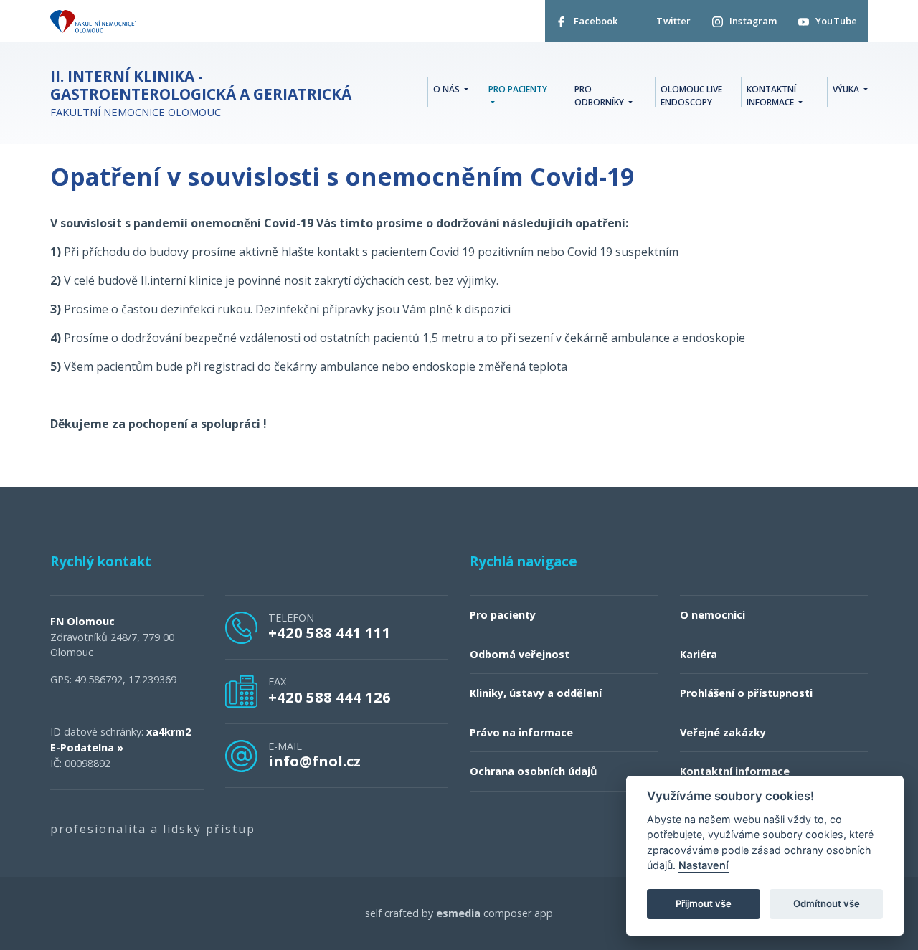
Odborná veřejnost (519, 654)
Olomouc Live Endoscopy (691, 95)
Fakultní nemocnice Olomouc (200, 93)
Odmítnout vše (826, 904)
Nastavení (703, 866)
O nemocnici (712, 615)
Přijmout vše (704, 904)
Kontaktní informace (735, 771)
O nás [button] (447, 89)
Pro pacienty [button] (517, 89)
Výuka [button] (847, 89)
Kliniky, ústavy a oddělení (536, 693)
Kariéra (698, 654)
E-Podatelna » (86, 747)
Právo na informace (521, 732)
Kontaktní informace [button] (771, 95)
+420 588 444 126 (329, 697)
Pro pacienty (503, 615)
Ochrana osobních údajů (533, 771)
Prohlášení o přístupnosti (746, 693)
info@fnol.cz (314, 760)
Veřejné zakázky (723, 732)
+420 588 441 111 (329, 632)
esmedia (458, 913)
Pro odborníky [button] (600, 95)
